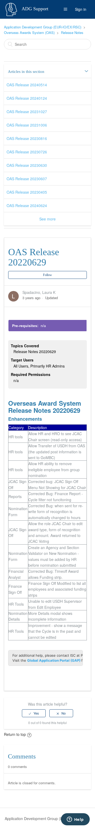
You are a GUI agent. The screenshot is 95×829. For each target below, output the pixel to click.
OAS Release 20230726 (27, 151)
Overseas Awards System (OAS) (29, 32)
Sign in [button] (80, 9)
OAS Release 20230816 (27, 138)
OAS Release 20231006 (27, 125)
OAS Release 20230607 (27, 178)
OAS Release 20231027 (27, 111)
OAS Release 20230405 (27, 192)
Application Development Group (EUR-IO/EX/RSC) (42, 26)
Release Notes (72, 32)
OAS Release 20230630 (27, 165)
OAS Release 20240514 (27, 84)
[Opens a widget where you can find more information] (75, 819)
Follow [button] (47, 275)
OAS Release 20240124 (27, 98)
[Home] (12, 8)
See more (47, 219)
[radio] (34, 713)
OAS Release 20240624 (27, 205)
